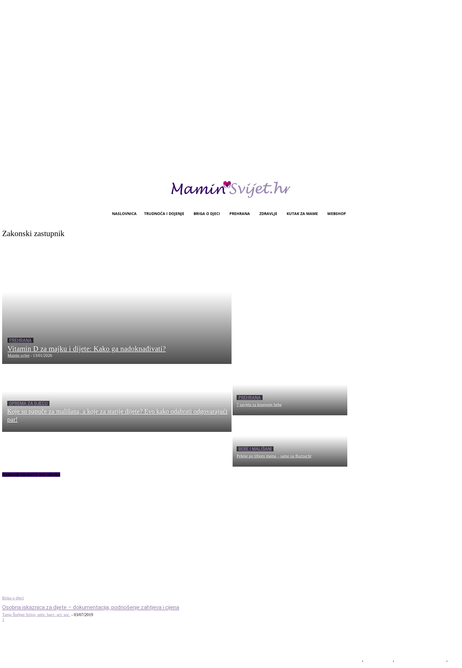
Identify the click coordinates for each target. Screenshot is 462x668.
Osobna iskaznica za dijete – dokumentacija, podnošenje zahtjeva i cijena (90, 607)
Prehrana (20, 340)
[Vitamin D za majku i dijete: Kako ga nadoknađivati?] (117, 304)
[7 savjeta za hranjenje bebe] (290, 389)
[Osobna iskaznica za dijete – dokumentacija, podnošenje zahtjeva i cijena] (119, 542)
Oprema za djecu (28, 403)
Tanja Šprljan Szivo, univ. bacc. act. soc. (36, 614)
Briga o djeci (13, 598)
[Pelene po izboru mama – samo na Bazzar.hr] (290, 441)
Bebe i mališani (255, 448)
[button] (453, 213)
